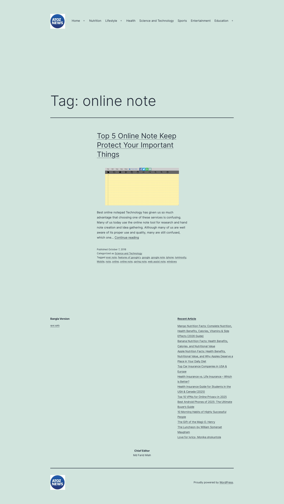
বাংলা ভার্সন (54, 325)
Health (130, 20)
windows (172, 261)
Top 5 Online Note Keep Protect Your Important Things (136, 145)
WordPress (226, 482)
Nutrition (95, 20)
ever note (111, 257)
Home (76, 20)
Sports (182, 20)
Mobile (100, 261)
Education (221, 20)
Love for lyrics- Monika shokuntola (199, 437)
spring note (140, 261)
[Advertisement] (142, 66)
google (146, 257)
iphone (170, 257)
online (115, 261)
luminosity (180, 257)
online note (126, 261)
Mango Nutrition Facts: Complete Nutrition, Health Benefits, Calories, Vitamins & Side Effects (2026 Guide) (205, 331)
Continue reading (127, 237)
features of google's (129, 257)
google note (158, 257)
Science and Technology (156, 20)
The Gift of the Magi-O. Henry (196, 421)
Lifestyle (111, 20)
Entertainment (201, 20)
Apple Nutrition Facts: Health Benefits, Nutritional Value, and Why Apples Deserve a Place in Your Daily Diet (205, 356)
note (108, 261)
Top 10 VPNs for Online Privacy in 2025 (202, 396)
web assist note (157, 261)
